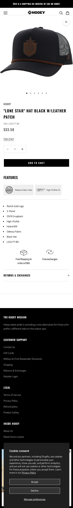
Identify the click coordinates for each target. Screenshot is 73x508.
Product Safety (11, 412)
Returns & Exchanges (15, 370)
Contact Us (9, 347)
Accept (34, 482)
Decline (34, 490)
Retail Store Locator (14, 437)
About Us (8, 431)
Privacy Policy (29, 472)
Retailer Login (11, 376)
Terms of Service (12, 395)
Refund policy (11, 406)
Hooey (7, 104)
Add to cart (36, 163)
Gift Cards (9, 353)
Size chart (9, 139)
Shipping (8, 364)
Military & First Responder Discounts (23, 359)
